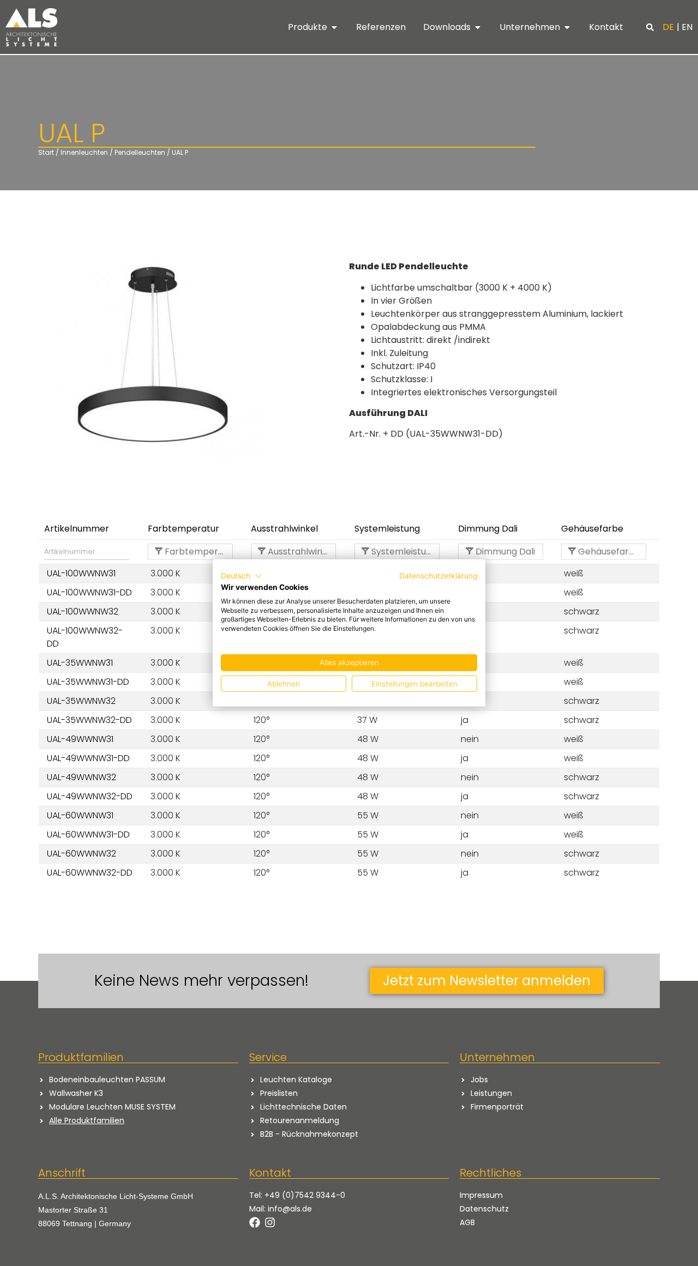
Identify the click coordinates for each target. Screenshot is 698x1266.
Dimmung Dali (504, 551)
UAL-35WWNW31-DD (88, 682)
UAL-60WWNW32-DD (90, 872)
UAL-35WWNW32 (81, 701)
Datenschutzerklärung (438, 575)
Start (46, 152)
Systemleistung (403, 551)
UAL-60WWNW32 (81, 853)
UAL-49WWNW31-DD (88, 758)
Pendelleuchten (140, 152)
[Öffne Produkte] (334, 27)
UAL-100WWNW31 (81, 573)
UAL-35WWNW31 (80, 662)
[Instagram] (270, 1222)
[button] (650, 27)
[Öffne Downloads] (477, 27)
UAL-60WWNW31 (80, 815)
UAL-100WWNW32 (82, 611)
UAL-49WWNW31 (80, 739)
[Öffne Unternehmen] (567, 27)
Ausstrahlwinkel (300, 551)
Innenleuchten (84, 152)
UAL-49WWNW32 (81, 777)
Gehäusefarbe (608, 551)
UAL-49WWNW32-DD (90, 796)
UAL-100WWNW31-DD (89, 592)
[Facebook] (254, 1222)
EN (687, 27)
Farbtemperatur (198, 551)
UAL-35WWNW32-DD (89, 720)
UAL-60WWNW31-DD (88, 834)
